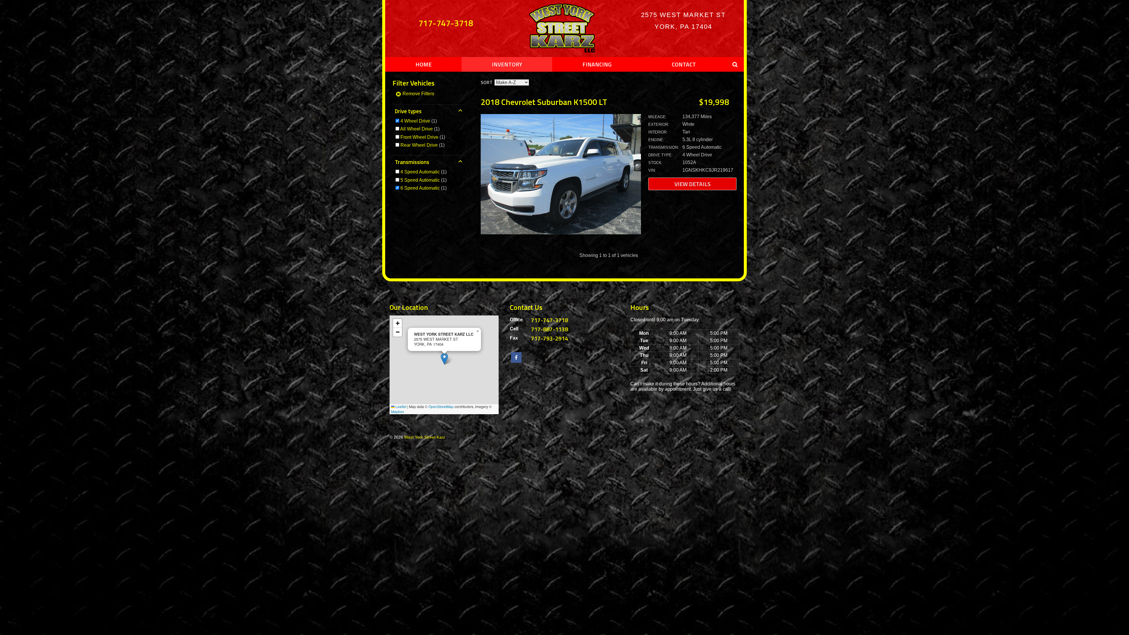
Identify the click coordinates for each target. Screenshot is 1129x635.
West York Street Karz (424, 437)
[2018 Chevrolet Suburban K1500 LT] (561, 232)
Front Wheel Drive (419, 137)
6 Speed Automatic (420, 188)
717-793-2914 (549, 338)
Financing (597, 64)
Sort (486, 82)
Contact (684, 64)
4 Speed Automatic (420, 171)
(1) (418, 120)
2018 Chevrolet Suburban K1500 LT (544, 102)
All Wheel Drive (416, 128)
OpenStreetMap (441, 406)
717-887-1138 (549, 329)
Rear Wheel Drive (419, 145)
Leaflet (400, 406)
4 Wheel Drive (415, 120)
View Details (692, 184)
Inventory (507, 64)
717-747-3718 (445, 22)
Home (423, 64)
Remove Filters (417, 93)
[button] (444, 359)
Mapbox (397, 411)
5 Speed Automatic (420, 180)
